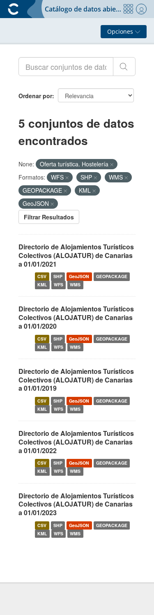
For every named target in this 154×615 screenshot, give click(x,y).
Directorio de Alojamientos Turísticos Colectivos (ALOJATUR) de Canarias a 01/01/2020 (76, 317)
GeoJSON (79, 276)
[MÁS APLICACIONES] (128, 9)
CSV (41, 276)
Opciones (121, 31)
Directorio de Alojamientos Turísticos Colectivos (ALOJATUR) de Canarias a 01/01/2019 (76, 379)
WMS (75, 284)
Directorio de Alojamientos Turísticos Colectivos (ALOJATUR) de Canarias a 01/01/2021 (76, 255)
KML (42, 284)
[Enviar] (124, 66)
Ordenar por (35, 96)
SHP (57, 276)
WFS (58, 284)
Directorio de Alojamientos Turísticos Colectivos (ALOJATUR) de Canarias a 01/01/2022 (76, 441)
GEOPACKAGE (111, 276)
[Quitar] (111, 164)
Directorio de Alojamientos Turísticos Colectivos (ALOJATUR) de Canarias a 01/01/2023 (76, 504)
